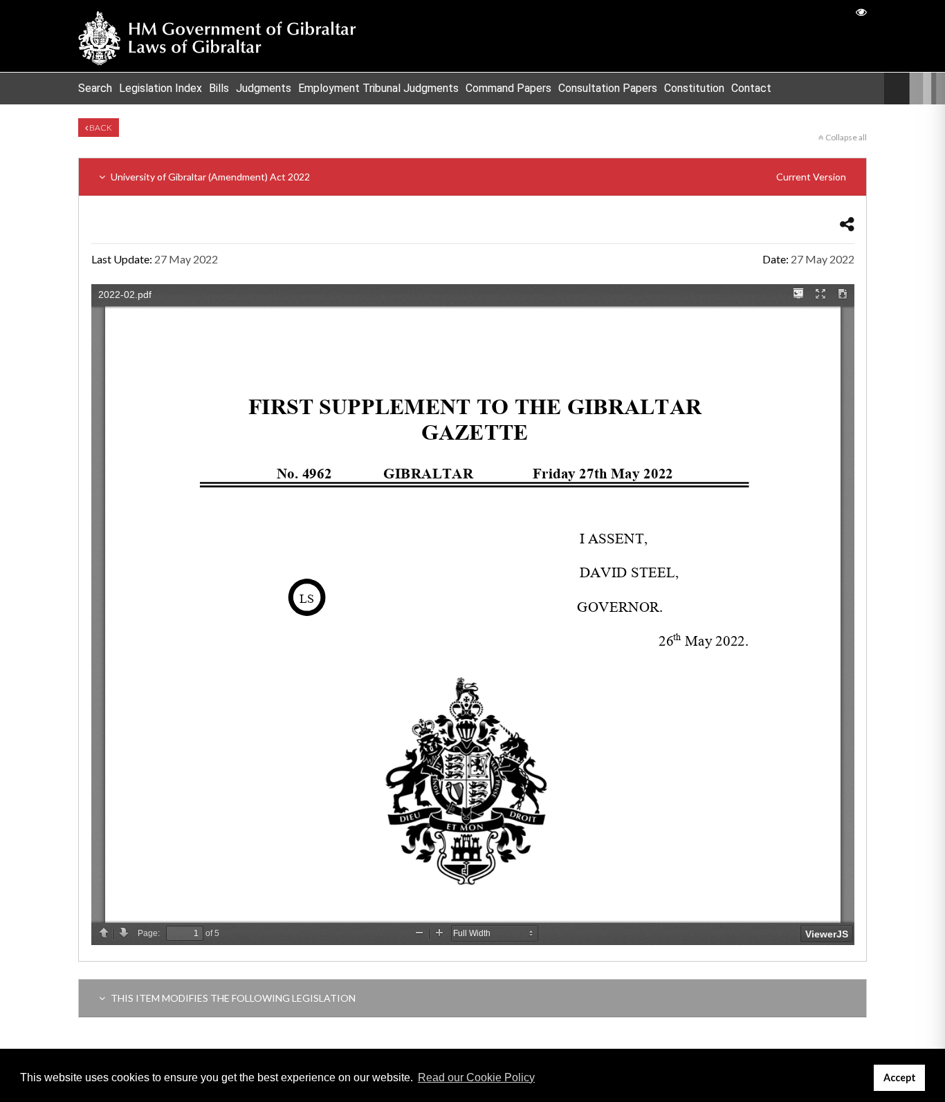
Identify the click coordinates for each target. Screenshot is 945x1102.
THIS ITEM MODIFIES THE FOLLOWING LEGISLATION (232, 998)
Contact (751, 88)
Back (100, 127)
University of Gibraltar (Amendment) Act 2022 (477, 177)
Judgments (263, 88)
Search (95, 88)
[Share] (847, 224)
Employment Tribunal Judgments (378, 88)
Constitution (694, 88)
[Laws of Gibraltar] (217, 36)
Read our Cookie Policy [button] (476, 1077)
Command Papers (508, 88)
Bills (219, 88)
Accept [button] (899, 1077)
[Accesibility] (861, 11)
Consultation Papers (607, 88)
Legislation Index (160, 88)
